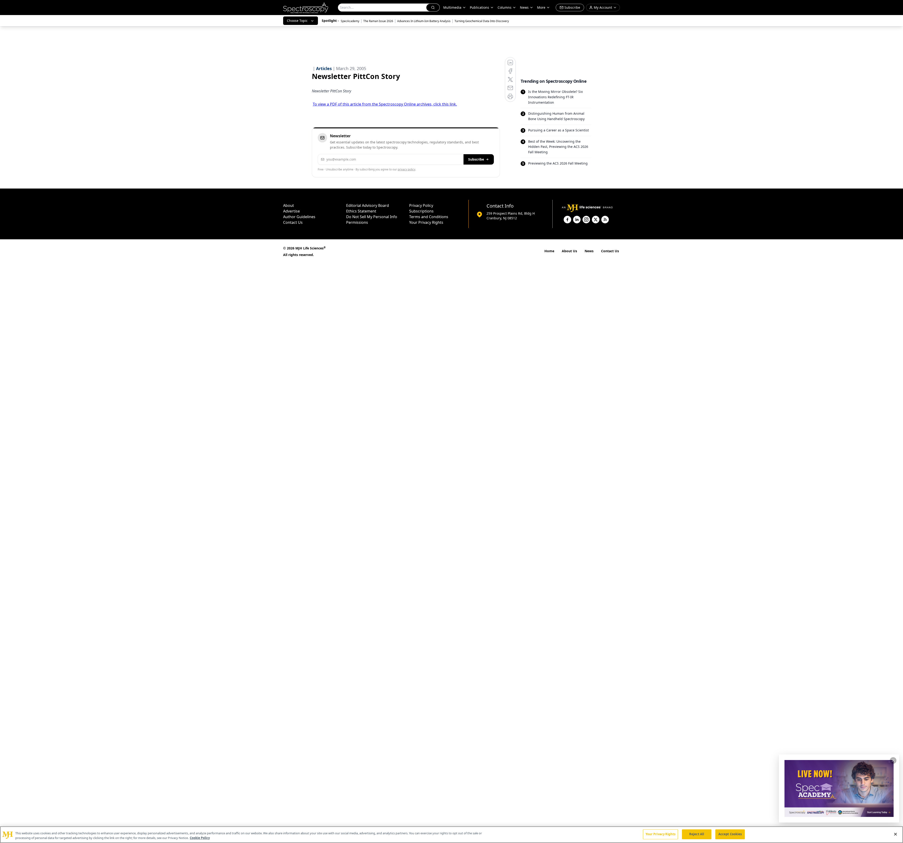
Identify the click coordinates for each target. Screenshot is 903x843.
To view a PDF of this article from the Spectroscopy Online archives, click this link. (385, 104)
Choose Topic (297, 20)
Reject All (696, 834)
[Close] (895, 834)
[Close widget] (893, 760)
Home (549, 251)
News (589, 251)
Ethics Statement (361, 211)
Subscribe (476, 159)
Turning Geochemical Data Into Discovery (482, 21)
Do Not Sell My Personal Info (371, 216)
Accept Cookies (730, 834)
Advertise (291, 211)
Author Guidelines (299, 216)
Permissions (357, 222)
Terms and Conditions (428, 216)
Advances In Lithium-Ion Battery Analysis (424, 21)
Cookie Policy (200, 838)
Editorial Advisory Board (367, 205)
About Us (569, 251)
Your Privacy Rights (426, 222)
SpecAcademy (350, 21)
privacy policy (406, 169)
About (288, 205)
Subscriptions (421, 211)
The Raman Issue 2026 (378, 21)
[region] (451, 834)
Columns (504, 7)
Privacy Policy (421, 205)
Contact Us (293, 222)
